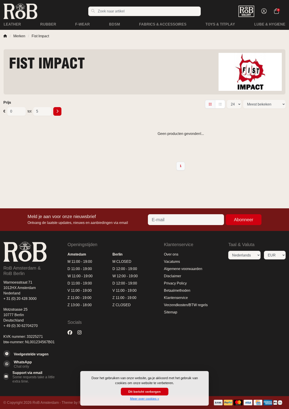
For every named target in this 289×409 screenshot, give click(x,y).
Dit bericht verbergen (144, 391)
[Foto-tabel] (210, 104)
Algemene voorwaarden (183, 269)
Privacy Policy (175, 283)
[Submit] (57, 111)
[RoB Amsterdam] (45, 11)
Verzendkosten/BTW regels (186, 305)
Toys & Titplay (220, 24)
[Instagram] (81, 332)
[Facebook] (72, 332)
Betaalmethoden (177, 290)
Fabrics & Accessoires (162, 24)
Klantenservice (176, 298)
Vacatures (172, 261)
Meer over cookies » (144, 398)
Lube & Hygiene (269, 24)
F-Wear (82, 24)
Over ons (171, 254)
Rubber (48, 24)
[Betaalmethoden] (218, 402)
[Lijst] (220, 104)
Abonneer (243, 219)
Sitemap (170, 312)
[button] (263, 11)
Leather (12, 24)
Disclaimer (172, 276)
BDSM (114, 24)
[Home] (5, 36)
